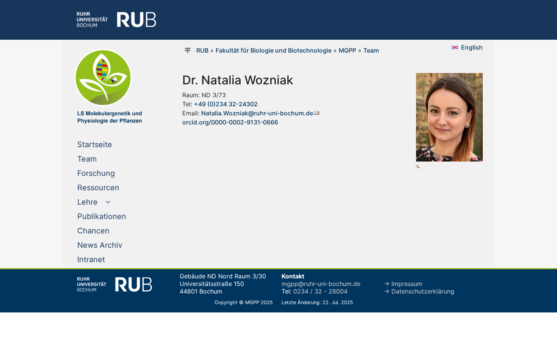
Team (102, 158)
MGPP (347, 50)
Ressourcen (113, 187)
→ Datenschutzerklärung (419, 291)
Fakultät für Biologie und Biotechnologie (274, 50)
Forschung (111, 173)
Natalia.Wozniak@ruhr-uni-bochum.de (257, 113)
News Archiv (115, 245)
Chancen (108, 230)
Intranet (106, 259)
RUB (202, 50)
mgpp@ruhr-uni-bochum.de (321, 283)
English (472, 47)
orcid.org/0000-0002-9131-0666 (230, 122)
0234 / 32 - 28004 (320, 291)
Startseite (110, 144)
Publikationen (117, 216)
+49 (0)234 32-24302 (226, 104)
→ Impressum (403, 283)
